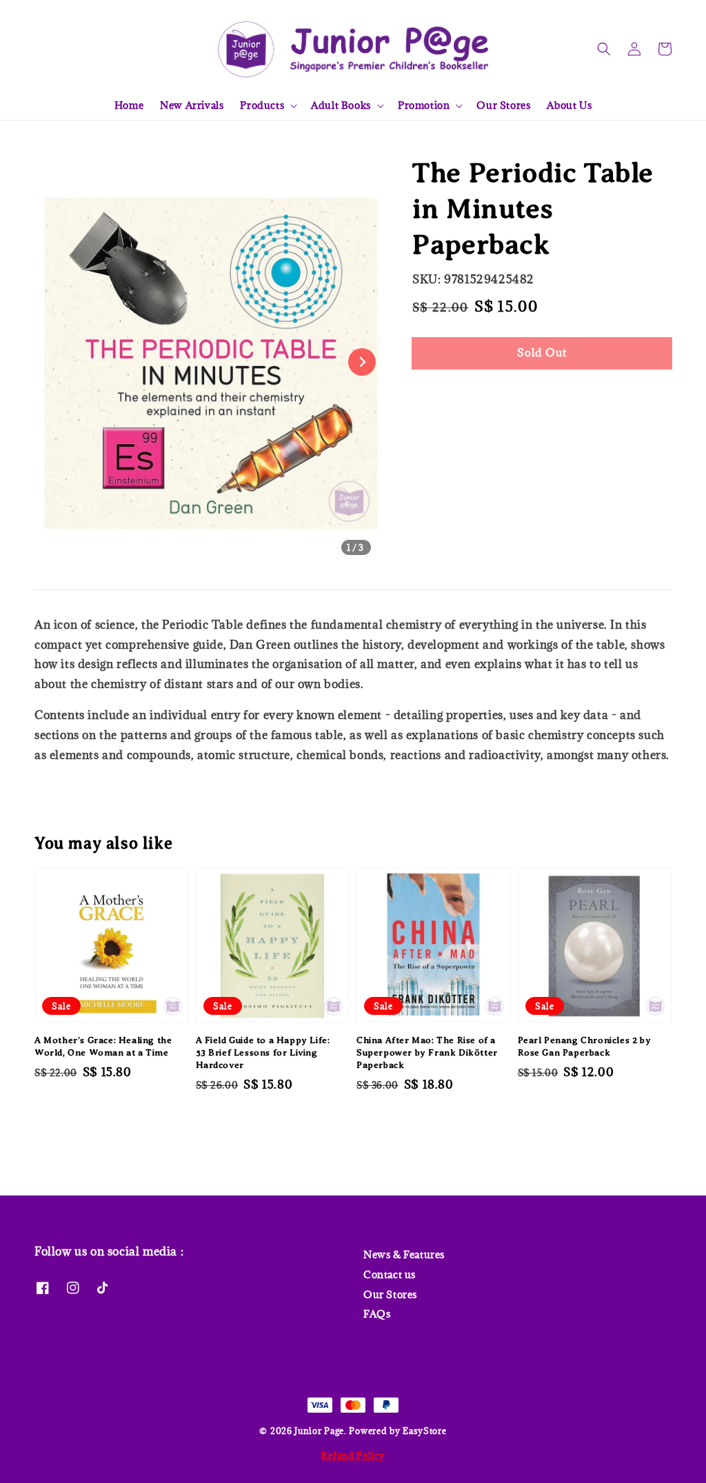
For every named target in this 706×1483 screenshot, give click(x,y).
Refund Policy (352, 1455)
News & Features (404, 1255)
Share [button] (446, 394)
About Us (569, 105)
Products (262, 105)
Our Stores (503, 105)
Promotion (424, 105)
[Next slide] (362, 362)
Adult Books (341, 105)
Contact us (389, 1274)
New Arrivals (191, 105)
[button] (604, 49)
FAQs (376, 1313)
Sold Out (542, 352)
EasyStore (424, 1430)
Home (128, 105)
